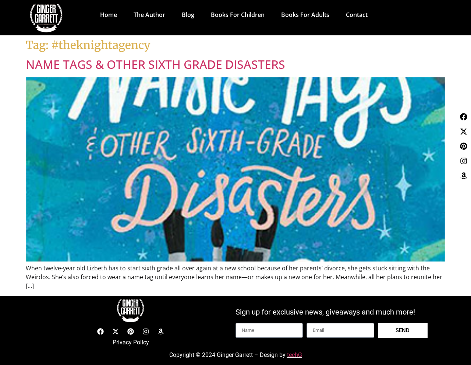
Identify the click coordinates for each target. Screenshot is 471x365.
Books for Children (238, 15)
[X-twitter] (463, 131)
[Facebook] (463, 116)
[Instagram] (463, 161)
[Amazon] (463, 175)
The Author (149, 15)
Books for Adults (305, 15)
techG (294, 354)
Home (108, 15)
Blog (188, 15)
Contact (357, 15)
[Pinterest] (463, 146)
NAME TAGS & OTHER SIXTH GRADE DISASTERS (155, 64)
